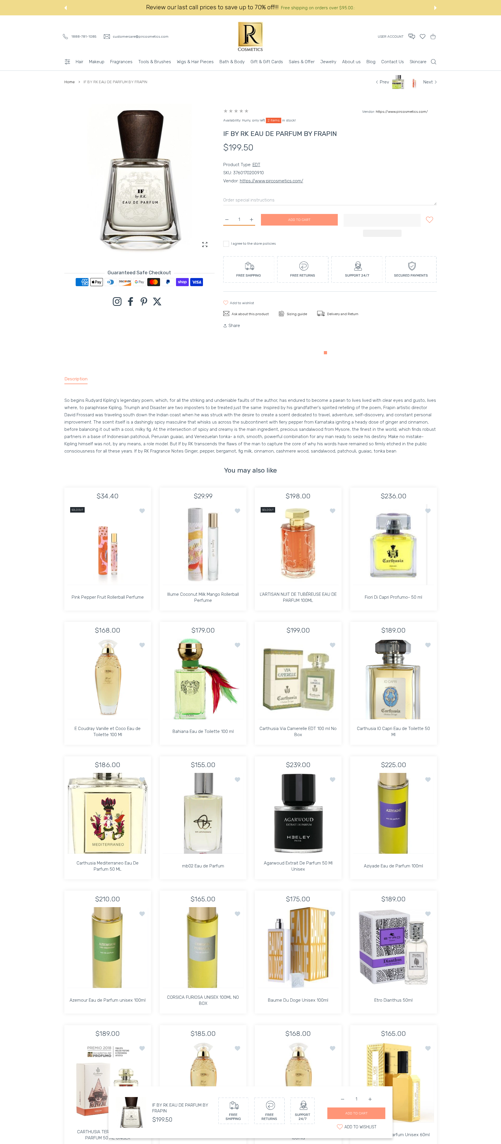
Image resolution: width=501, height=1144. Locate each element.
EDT (256, 169)
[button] (65, 12)
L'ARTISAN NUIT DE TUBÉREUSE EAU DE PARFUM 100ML (298, 601)
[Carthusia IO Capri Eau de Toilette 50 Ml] (393, 683)
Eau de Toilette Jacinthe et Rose (203, 1139)
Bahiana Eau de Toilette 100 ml (202, 736)
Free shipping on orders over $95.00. (317, 12)
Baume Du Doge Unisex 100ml (298, 1004)
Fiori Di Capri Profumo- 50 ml (393, 601)
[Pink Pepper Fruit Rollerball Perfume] (107, 549)
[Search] (434, 66)
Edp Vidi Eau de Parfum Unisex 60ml (393, 1139)
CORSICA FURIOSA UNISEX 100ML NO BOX (203, 1005)
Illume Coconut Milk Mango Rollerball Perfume (203, 601)
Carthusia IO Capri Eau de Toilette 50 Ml (393, 736)
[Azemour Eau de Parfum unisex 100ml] (107, 952)
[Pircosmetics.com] (250, 41)
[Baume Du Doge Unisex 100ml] (298, 952)
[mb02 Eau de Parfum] (203, 818)
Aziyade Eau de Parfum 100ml (393, 870)
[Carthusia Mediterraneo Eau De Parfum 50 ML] (107, 818)
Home (69, 86)
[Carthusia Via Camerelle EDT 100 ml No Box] (298, 683)
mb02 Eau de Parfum (203, 870)
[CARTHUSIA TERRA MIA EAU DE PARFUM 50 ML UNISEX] (107, 1086)
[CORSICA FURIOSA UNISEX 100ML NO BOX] (203, 952)
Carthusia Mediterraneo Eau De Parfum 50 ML (108, 870)
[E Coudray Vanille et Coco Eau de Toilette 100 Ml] (107, 683)
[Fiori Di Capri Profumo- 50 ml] (393, 549)
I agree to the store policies (253, 248)
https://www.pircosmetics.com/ (402, 116)
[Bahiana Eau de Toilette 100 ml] (203, 683)
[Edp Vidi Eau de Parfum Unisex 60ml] (393, 1086)
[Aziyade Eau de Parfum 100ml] (393, 818)
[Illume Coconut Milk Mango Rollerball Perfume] (203, 549)
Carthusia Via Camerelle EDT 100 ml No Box (298, 736)
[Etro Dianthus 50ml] (393, 952)
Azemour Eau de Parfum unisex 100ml (108, 1004)
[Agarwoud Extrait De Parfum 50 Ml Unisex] (298, 818)
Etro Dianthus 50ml (393, 1004)
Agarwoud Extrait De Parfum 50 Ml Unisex (298, 870)
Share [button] (234, 330)
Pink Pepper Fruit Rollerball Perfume (108, 601)
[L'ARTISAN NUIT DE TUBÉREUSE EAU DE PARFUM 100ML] (298, 549)
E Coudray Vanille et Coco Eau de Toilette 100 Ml (108, 736)
